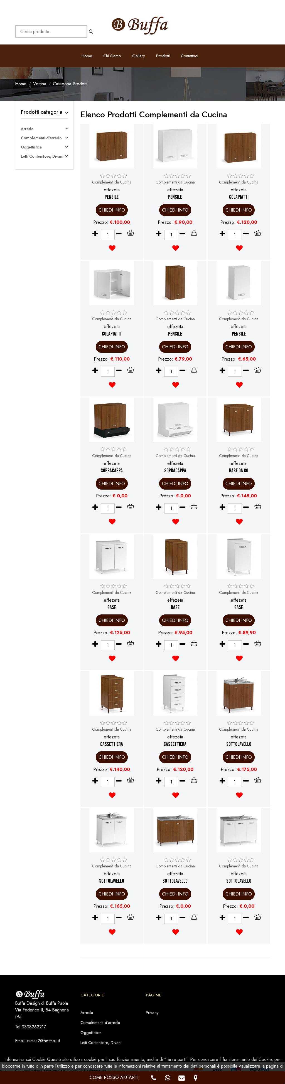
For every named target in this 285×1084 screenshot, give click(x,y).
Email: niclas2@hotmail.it (37, 1041)
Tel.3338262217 (30, 1027)
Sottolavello (238, 744)
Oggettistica (31, 147)
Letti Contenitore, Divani (42, 156)
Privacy (152, 1012)
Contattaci (189, 56)
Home (87, 56)
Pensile (112, 197)
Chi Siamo (112, 56)
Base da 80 (238, 471)
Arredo (27, 129)
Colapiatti (239, 197)
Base (111, 608)
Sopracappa (112, 471)
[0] (102, 175)
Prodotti (163, 56)
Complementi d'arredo (41, 138)
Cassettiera (111, 744)
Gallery (138, 56)
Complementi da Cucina (111, 182)
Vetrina (39, 84)
